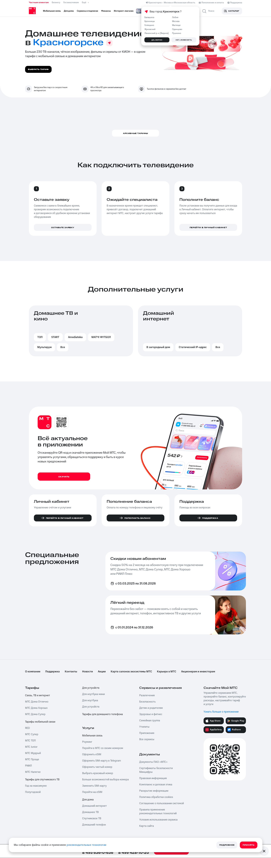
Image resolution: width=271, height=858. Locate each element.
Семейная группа (149, 720)
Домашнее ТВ (90, 812)
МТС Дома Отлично (36, 702)
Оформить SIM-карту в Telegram (101, 761)
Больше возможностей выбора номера (105, 779)
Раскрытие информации (153, 791)
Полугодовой (33, 792)
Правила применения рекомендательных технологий (158, 811)
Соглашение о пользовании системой (161, 803)
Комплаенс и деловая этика (155, 784)
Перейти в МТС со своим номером (102, 748)
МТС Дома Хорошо (36, 708)
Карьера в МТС (166, 671)
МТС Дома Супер (35, 714)
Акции (102, 671)
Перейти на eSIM (92, 792)
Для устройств (90, 688)
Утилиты (144, 727)
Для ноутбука (90, 700)
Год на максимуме (36, 786)
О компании (32, 671)
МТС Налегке (33, 772)
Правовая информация (153, 778)
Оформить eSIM (91, 754)
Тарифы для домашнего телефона (102, 714)
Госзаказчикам (71, 2)
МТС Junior (31, 747)
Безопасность (147, 702)
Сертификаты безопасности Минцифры (156, 770)
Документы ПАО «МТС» (153, 762)
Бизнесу (56, 2)
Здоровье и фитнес (150, 714)
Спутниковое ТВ (91, 818)
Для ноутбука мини (93, 694)
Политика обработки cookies (156, 797)
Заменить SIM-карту (94, 786)
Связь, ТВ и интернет (37, 695)
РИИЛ (28, 766)
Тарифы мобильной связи (40, 722)
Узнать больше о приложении (221, 712)
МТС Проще (32, 759)
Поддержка (52, 671)
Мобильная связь (92, 735)
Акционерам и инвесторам (198, 671)
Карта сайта (146, 826)
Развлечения (147, 695)
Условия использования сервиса (158, 820)
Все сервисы (146, 739)
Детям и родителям (151, 708)
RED (27, 728)
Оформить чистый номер (97, 767)
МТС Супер (31, 734)
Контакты (71, 671)
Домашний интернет (94, 806)
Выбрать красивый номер (97, 773)
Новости (87, 671)
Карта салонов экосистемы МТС (131, 671)
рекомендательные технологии (86, 845)
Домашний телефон (94, 825)
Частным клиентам (39, 2)
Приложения (146, 733)
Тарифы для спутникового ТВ (42, 779)
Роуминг (87, 742)
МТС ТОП (30, 741)
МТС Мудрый (33, 753)
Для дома (88, 800)
